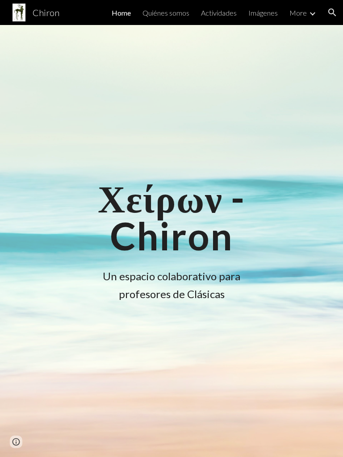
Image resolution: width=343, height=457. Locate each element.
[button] (332, 12)
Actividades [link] (219, 12)
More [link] (298, 12)
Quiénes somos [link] (165, 12)
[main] (171, 217)
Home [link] (121, 12)
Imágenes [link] (263, 12)
